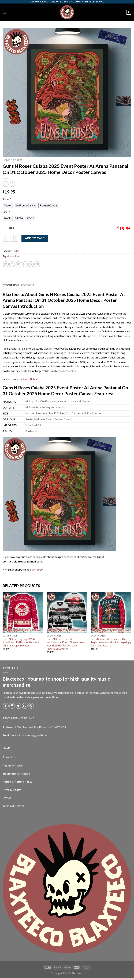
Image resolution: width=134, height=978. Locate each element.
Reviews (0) (28, 285)
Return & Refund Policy (17, 781)
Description (11, 285)
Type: (7, 199)
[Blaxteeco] (67, 12)
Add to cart (35, 238)
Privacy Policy (12, 789)
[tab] (11, 285)
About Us (9, 757)
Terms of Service (13, 805)
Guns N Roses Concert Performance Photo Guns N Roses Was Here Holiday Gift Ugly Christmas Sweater (66, 644)
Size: (6, 211)
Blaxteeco (36, 569)
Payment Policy (13, 765)
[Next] (131, 626)
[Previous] (2, 626)
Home (6, 160)
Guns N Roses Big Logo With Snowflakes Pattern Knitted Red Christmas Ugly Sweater (21, 642)
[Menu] (5, 12)
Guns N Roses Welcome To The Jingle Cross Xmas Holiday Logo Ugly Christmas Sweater (111, 642)
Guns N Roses (14, 256)
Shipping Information (16, 773)
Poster (17, 160)
